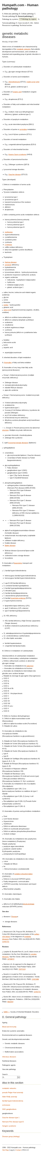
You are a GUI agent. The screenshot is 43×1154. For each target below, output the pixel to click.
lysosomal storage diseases (18, 443)
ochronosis (6, 1105)
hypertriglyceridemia (18, 598)
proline (6, 305)
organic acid (17, 92)
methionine (9, 232)
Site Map (5, 1150)
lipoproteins (18, 563)
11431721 (5, 942)
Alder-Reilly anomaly (9, 1097)
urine (37, 82)
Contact (18, 1150)
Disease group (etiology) (11, 1136)
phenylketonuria (14, 82)
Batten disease (10, 545)
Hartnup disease (11, 262)
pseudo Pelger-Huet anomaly (12, 1092)
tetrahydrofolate (28, 904)
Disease (14, 916)
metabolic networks (24, 49)
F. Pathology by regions (28, 19)
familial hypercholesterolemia (12, 1101)
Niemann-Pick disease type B (13, 1122)
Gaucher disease (14, 174)
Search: (5, 1074)
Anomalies (8, 362)
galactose (29, 666)
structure (5, 430)
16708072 (10, 959)
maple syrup (30, 82)
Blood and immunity (9, 1027)
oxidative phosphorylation (23, 874)
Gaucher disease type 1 (10, 1117)
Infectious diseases (9, 1057)
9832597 (10, 1002)
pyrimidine (23, 129)
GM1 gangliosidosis (9, 1109)
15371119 (22, 969)
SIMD (6, 1012)
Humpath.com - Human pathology (20, 6)
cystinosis (8, 245)
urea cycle (7, 310)
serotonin (8, 265)
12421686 (35, 979)
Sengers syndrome (9, 1126)
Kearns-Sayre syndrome (17, 154)
